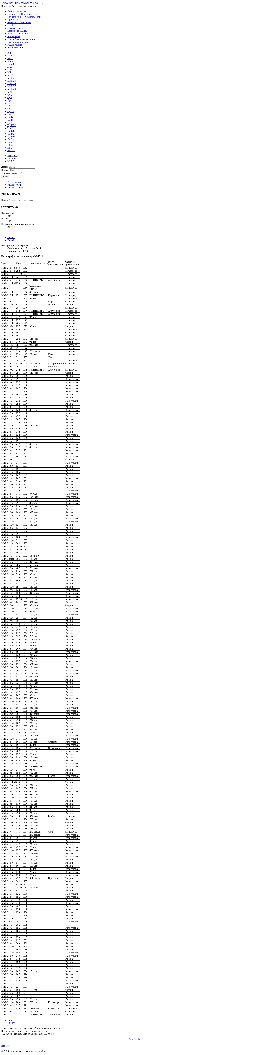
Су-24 (10, 108)
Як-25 (10, 139)
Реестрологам (14, 44)
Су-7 (9, 94)
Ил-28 (10, 64)
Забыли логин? (15, 184)
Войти (5, 176)
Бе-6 (9, 55)
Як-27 (10, 142)
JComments (134, 1039)
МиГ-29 (11, 89)
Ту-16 (10, 119)
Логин (4, 166)
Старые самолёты (16, 28)
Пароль (5, 170)
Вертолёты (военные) (18, 42)
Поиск (4, 200)
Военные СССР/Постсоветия (22, 14)
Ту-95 (10, 128)
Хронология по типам (19, 22)
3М (9, 52)
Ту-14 (10, 117)
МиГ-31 (11, 92)
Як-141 (11, 150)
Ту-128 (11, 131)
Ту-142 (11, 133)
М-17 (10, 75)
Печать (11, 237)
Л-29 (9, 66)
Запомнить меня (9, 173)
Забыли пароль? (15, 187)
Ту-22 (10, 122)
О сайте (11, 25)
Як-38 (10, 147)
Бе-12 (10, 61)
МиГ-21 (11, 78)
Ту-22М (11, 125)
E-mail (10, 240)
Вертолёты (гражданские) (21, 39)
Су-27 (10, 114)
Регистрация (14, 182)
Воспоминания (15, 47)
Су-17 (10, 105)
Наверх (5, 1045)
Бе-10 (10, 58)
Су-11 (10, 100)
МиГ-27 (11, 86)
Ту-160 (11, 136)
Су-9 (9, 97)
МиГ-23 (11, 80)
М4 (9, 72)
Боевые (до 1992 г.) (17, 30)
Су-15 (10, 103)
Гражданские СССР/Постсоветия (24, 17)
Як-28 (10, 145)
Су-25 (10, 111)
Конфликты (13, 36)
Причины (12, 19)
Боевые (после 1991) (18, 33)
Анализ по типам (16, 11)
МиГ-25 (11, 83)
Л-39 (9, 69)
